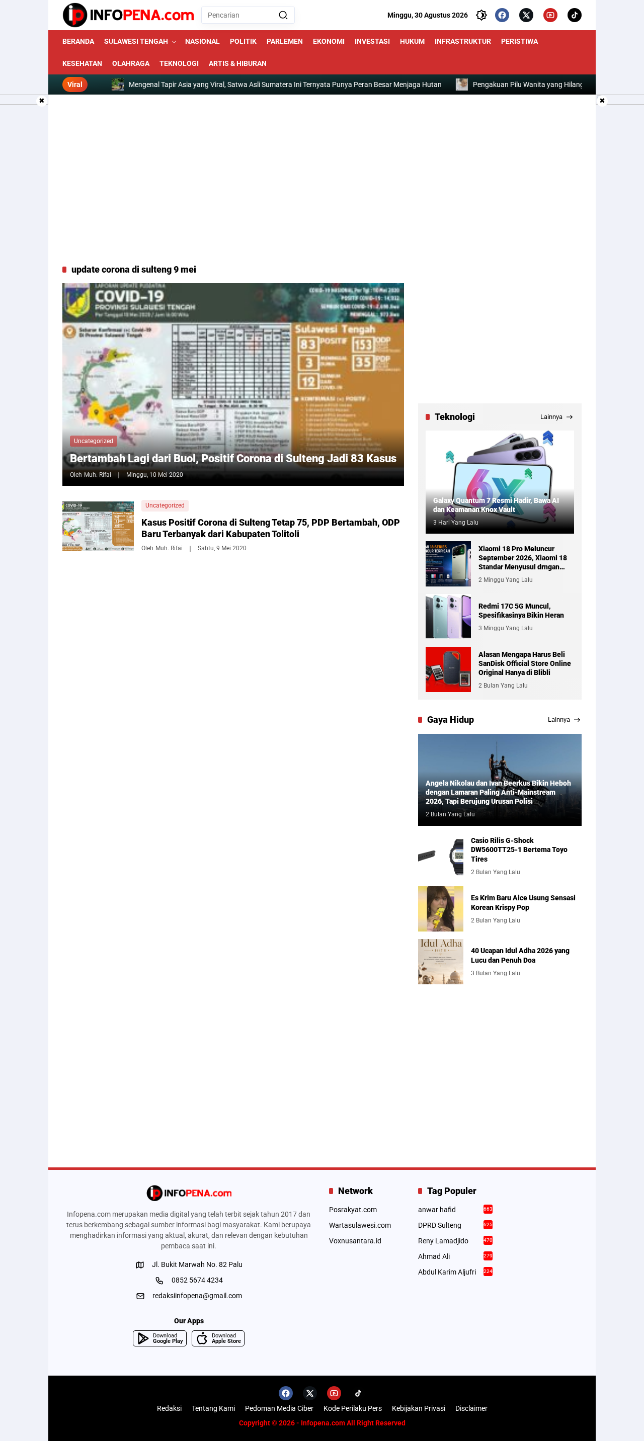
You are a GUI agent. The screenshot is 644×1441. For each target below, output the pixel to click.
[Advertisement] (322, 179)
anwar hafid (455, 1210)
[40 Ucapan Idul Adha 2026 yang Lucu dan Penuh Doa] (440, 961)
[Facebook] (502, 15)
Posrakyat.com (353, 1210)
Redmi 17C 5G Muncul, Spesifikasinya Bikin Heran (521, 610)
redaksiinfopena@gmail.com (197, 1296)
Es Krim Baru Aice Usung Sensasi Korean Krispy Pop (523, 902)
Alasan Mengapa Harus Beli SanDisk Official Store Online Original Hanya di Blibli (524, 663)
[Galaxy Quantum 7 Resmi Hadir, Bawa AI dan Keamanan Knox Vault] (500, 482)
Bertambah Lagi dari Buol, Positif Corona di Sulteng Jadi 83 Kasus (233, 458)
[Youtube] (550, 15)
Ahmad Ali (455, 1256)
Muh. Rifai (97, 474)
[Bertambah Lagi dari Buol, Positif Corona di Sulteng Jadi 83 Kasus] (233, 384)
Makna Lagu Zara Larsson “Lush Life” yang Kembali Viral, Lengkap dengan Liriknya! (507, 84)
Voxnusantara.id (355, 1241)
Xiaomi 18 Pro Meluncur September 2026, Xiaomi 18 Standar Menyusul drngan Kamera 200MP (522, 558)
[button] (283, 15)
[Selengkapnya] (188, 1193)
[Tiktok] (575, 15)
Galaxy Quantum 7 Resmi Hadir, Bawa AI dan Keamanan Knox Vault (496, 505)
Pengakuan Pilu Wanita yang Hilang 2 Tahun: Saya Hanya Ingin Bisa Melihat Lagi (221, 84)
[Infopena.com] (128, 15)
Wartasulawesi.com (360, 1225)
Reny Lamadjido (455, 1241)
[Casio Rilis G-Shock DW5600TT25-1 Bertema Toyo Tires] (440, 856)
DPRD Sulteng (455, 1225)
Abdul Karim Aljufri (455, 1272)
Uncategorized (93, 441)
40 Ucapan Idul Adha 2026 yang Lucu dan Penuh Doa (520, 955)
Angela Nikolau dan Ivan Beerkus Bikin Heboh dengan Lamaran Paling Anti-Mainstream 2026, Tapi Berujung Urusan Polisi (498, 792)
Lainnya (551, 416)
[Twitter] (526, 15)
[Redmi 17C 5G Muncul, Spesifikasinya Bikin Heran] (448, 616)
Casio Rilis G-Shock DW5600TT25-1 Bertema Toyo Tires (519, 849)
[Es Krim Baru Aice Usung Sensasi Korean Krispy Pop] (440, 908)
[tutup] (41, 101)
